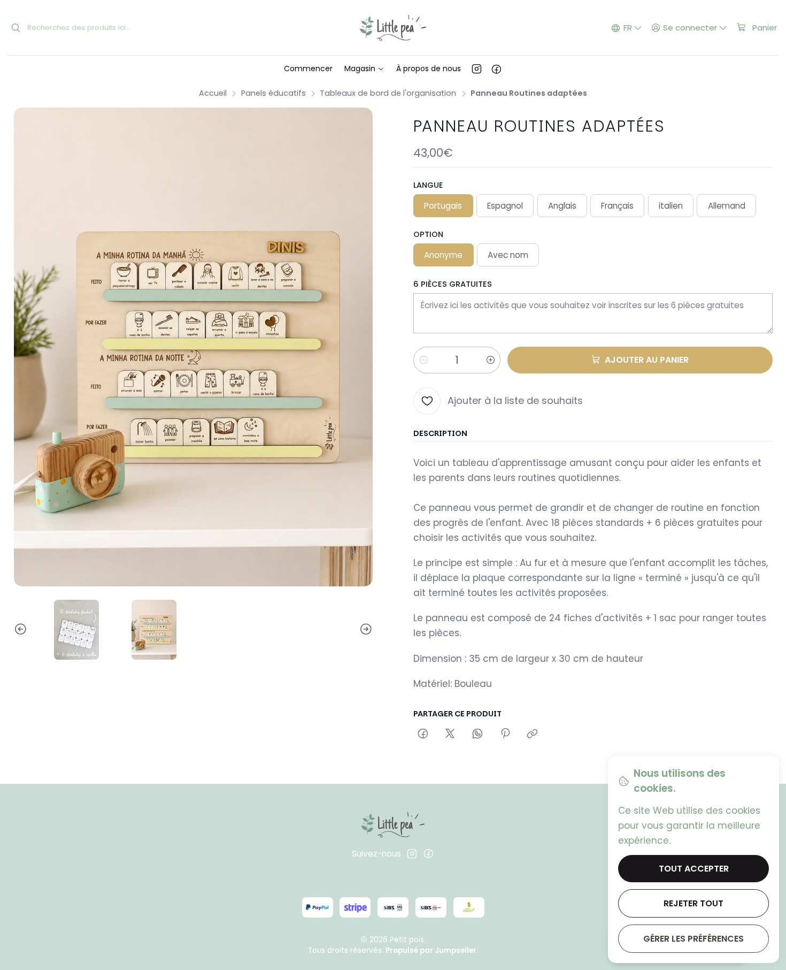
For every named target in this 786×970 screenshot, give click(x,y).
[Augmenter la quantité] (490, 360)
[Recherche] (16, 28)
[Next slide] (365, 630)
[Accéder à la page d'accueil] (393, 28)
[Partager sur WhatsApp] (477, 734)
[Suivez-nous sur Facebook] (496, 68)
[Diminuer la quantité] (423, 360)
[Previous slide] (22, 630)
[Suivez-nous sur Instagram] (476, 68)
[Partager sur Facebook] (422, 734)
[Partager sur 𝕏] (450, 734)
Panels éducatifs (273, 93)
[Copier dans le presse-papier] (532, 734)
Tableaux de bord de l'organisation (388, 93)
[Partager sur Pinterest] (504, 734)
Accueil (213, 93)
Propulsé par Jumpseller (431, 950)
